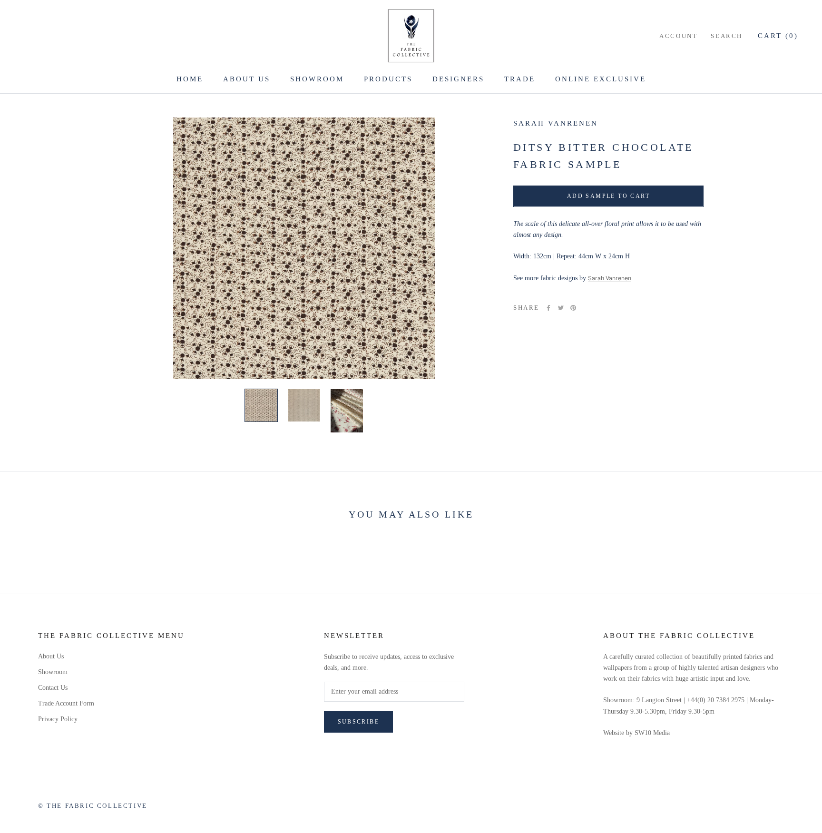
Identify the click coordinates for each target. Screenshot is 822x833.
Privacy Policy (58, 719)
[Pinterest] (573, 308)
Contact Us (53, 687)
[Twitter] (561, 308)
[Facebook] (548, 308)
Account (678, 35)
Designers (458, 79)
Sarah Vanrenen (555, 123)
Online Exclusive (600, 79)
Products (388, 79)
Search (727, 35)
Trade (519, 79)
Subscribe (359, 721)
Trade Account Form (66, 703)
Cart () (778, 35)
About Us (246, 79)
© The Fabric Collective (92, 805)
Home (189, 79)
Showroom (317, 79)
